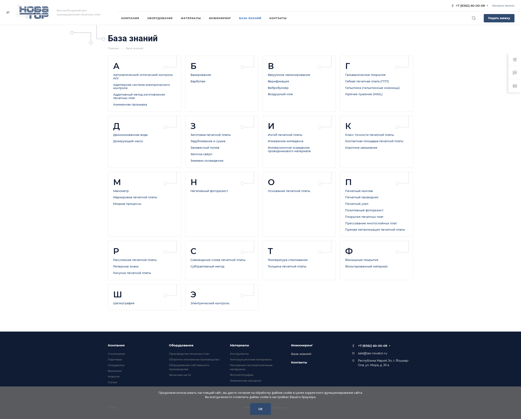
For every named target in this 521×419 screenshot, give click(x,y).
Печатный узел (356, 204)
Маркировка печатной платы (135, 197)
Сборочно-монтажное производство (194, 359)
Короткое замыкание (361, 147)
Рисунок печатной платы (132, 273)
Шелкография (124, 303)
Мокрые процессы (127, 204)
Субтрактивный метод (207, 266)
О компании (116, 353)
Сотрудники (116, 365)
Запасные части (180, 374)
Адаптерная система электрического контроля (141, 86)
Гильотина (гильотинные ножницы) (372, 88)
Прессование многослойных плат (371, 223)
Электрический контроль (209, 303)
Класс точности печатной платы (369, 135)
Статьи (112, 382)
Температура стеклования (288, 260)
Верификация (278, 81)
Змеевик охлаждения (206, 161)
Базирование (200, 75)
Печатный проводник (361, 197)
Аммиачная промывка (130, 104)
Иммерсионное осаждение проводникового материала (289, 149)
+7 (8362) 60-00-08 (470, 6)
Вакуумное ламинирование (289, 75)
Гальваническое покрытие (365, 75)
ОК (260, 409)
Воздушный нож (280, 94)
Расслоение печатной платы (135, 260)
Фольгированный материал (366, 266)
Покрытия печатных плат (364, 217)
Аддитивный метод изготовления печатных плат (139, 96)
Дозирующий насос (128, 141)
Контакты (299, 362)
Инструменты (239, 353)
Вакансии (115, 370)
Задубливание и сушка (207, 141)
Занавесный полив (204, 147)
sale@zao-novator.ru (372, 353)
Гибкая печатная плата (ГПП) (367, 81)
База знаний (301, 354)
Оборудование (181, 345)
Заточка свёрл (201, 154)
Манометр (121, 191)
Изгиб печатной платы (285, 135)
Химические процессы (245, 380)
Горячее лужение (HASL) (364, 94)
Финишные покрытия (361, 260)
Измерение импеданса (285, 141)
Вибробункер (278, 88)
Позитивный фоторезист (364, 210)
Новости (113, 376)
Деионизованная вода (130, 135)
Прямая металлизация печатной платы (375, 229)
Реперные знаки (126, 266)
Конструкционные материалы (250, 359)
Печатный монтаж (359, 191)
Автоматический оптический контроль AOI (143, 76)
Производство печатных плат (189, 353)
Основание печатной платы (289, 191)
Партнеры (115, 359)
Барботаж (197, 81)
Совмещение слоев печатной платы (217, 260)
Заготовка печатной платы (210, 135)
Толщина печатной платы (287, 266)
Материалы (239, 345)
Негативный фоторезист (209, 191)
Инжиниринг (302, 345)
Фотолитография (241, 374)
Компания (116, 345)
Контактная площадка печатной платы (374, 141)
